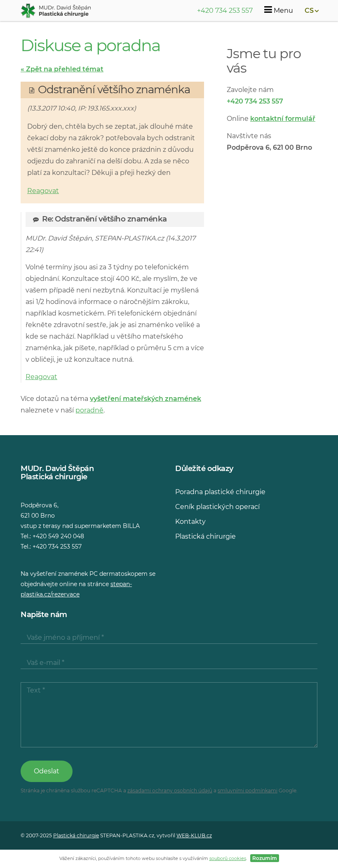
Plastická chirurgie (205, 536)
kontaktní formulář (282, 119)
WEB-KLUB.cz (194, 835)
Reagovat (43, 191)
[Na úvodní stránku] (56, 10)
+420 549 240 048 (58, 536)
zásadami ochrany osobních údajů (169, 790)
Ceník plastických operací (217, 507)
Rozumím (264, 858)
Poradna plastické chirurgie (220, 492)
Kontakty (190, 521)
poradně (89, 410)
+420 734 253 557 (225, 10)
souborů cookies (227, 858)
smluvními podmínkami (247, 790)
